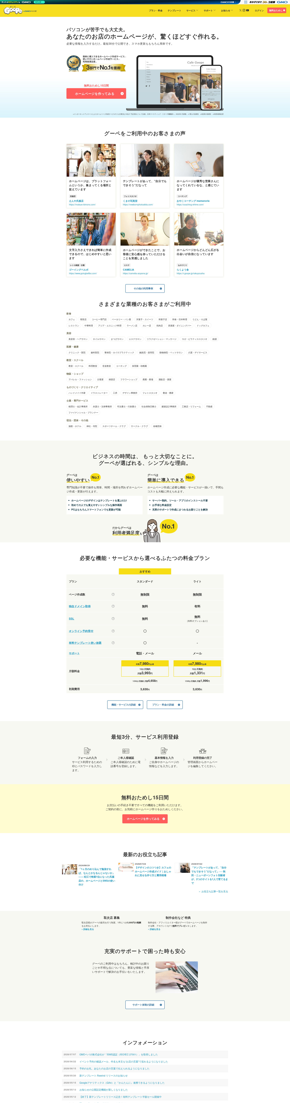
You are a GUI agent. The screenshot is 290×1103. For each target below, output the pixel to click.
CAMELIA (128, 269)
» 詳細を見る (88, 929)
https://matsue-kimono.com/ (82, 204)
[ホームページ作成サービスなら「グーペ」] (18, 11)
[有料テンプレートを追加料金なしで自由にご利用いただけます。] (113, 642)
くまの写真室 (130, 201)
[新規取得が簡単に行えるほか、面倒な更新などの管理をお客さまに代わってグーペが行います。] (113, 606)
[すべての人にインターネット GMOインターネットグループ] (269, 2)
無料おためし (276, 10)
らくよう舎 (183, 269)
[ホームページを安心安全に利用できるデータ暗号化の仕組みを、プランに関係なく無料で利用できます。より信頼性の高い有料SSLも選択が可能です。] (113, 618)
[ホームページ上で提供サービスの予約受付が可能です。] (113, 631)
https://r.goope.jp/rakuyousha (191, 273)
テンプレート (174, 10)
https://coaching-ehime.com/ (190, 204)
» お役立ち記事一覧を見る (213, 891)
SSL (71, 618)
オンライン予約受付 (81, 631)
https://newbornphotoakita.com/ (138, 204)
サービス (190, 10)
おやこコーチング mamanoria (193, 201)
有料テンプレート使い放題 (85, 643)
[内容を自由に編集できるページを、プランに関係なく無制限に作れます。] (113, 594)
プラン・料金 (156, 10)
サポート (208, 10)
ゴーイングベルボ (78, 269)
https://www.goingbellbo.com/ (83, 273)
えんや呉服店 (76, 201)
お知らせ (225, 10)
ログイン (259, 10)
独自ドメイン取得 (80, 606)
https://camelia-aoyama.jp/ (135, 273)
